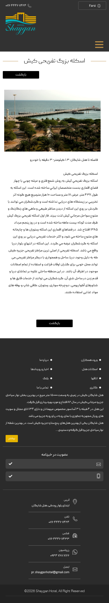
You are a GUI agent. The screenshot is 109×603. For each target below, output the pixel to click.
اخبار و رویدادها (40, 369)
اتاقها (94, 378)
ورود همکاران (89, 360)
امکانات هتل (90, 369)
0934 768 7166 (59, 556)
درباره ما (44, 360)
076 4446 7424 (16, 6)
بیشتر (11, 438)
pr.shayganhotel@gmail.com (50, 572)
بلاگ (46, 378)
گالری (94, 388)
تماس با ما (43, 388)
